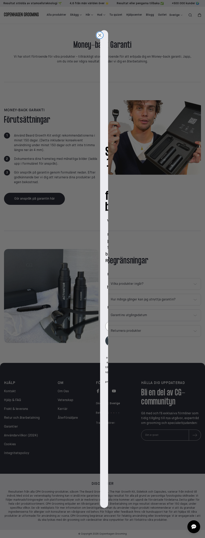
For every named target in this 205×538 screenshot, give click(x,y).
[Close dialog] (99, 35)
